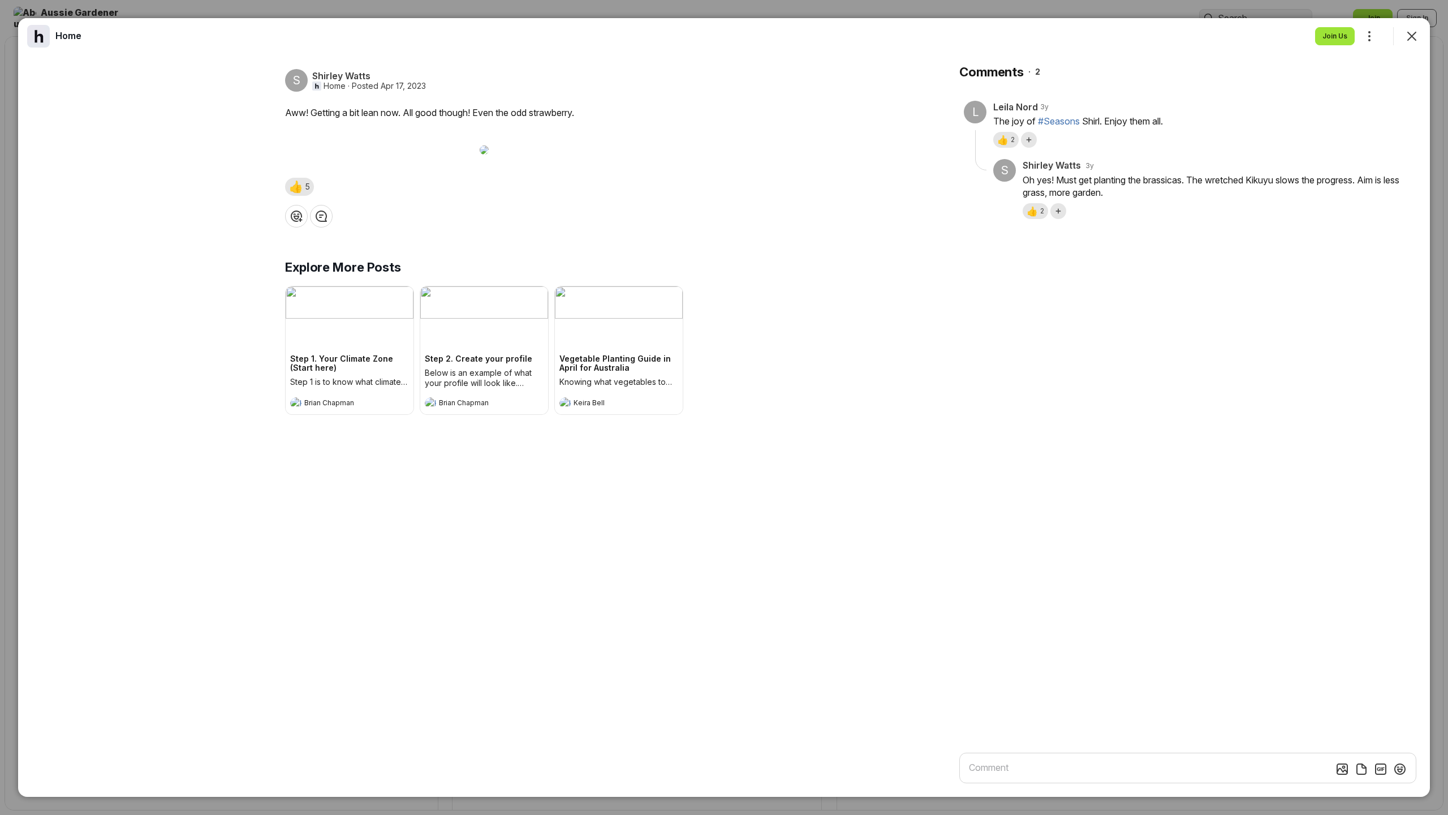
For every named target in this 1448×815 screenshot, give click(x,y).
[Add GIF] (1381, 769)
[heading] (338, 404)
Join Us (1334, 36)
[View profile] (295, 403)
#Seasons (1059, 121)
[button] (299, 187)
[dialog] (724, 407)
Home (335, 86)
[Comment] (321, 216)
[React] (296, 216)
